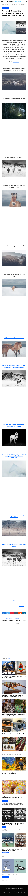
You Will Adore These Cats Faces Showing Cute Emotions (20, 622)
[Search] (26, 1)
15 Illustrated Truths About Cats (10, 875)
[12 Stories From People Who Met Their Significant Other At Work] (14, 840)
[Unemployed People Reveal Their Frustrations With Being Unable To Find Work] (14, 814)
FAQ (23, 891)
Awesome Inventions (9, 891)
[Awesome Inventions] (14, 1)
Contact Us (23, 892)
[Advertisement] (14, 138)
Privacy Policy (18, 891)
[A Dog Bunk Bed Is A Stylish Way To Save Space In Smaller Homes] (14, 725)
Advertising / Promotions (9, 892)
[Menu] (2, 1)
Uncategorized (7, 4)
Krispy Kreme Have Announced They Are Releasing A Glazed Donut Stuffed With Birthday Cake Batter (12, 797)
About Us (17, 892)
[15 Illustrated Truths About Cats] (14, 866)
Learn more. (21, 605)
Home (3, 4)
